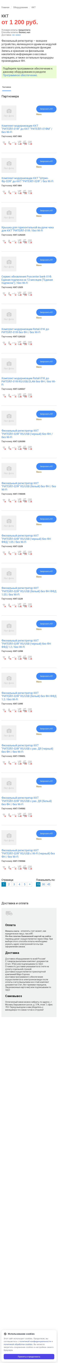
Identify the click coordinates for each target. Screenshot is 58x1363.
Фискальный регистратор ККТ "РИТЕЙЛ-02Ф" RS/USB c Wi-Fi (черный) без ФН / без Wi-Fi (28, 853)
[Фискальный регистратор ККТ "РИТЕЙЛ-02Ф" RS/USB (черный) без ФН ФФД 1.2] (8, 634)
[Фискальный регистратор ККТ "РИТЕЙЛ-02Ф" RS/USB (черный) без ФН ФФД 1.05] (8, 530)
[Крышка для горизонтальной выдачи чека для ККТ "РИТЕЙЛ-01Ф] (8, 221)
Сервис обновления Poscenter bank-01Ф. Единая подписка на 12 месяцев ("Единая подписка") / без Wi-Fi (27, 279)
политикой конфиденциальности (35, 1341)
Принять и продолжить (29, 1356)
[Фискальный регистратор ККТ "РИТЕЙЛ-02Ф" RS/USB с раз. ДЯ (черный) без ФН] (8, 739)
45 (48, 884)
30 (43, 884)
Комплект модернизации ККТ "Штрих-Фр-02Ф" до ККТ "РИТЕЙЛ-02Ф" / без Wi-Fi (27, 180)
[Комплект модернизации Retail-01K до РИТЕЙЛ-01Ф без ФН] (8, 323)
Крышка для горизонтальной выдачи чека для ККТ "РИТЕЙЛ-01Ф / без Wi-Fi (27, 229)
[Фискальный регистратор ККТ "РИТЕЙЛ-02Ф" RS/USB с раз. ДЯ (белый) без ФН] (8, 792)
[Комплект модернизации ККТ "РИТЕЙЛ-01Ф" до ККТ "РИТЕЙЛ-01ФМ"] (8, 119)
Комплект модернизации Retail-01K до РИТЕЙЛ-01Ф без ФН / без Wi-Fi (25, 331)
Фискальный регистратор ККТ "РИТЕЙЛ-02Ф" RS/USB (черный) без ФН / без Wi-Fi (27, 434)
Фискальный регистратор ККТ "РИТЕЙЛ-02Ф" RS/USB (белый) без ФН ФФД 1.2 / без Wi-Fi (28, 696)
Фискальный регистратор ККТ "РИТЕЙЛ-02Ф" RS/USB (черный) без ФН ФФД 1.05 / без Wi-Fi (26, 539)
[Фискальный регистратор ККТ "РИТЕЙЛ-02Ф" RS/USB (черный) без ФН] (8, 425)
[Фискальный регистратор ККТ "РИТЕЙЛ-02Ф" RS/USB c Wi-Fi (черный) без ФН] (8, 844)
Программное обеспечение (20, 75)
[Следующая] (30, 884)
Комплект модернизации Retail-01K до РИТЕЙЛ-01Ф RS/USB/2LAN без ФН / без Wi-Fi (28, 381)
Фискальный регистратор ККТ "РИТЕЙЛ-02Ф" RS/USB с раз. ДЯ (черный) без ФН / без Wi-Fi (27, 748)
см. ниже (16, 35)
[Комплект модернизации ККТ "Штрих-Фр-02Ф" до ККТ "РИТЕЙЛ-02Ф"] (8, 172)
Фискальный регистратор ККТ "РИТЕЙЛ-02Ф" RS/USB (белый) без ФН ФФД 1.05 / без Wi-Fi (28, 591)
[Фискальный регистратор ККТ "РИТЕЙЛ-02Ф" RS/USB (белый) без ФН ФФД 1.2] (8, 687)
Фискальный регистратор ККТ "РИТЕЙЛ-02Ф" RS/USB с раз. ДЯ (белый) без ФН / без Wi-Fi (26, 801)
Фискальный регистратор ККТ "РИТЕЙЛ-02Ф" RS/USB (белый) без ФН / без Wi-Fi (28, 486)
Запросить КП (46, 109)
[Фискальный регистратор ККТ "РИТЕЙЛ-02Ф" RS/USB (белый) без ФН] (8, 477)
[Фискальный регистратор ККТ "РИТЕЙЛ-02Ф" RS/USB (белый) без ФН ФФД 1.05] (8, 582)
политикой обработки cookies (18, 1344)
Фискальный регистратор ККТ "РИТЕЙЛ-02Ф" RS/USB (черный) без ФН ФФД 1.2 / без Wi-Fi (26, 643)
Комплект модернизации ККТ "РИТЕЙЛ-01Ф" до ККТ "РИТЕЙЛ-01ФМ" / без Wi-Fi (26, 129)
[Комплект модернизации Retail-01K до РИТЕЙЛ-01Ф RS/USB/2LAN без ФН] (8, 372)
